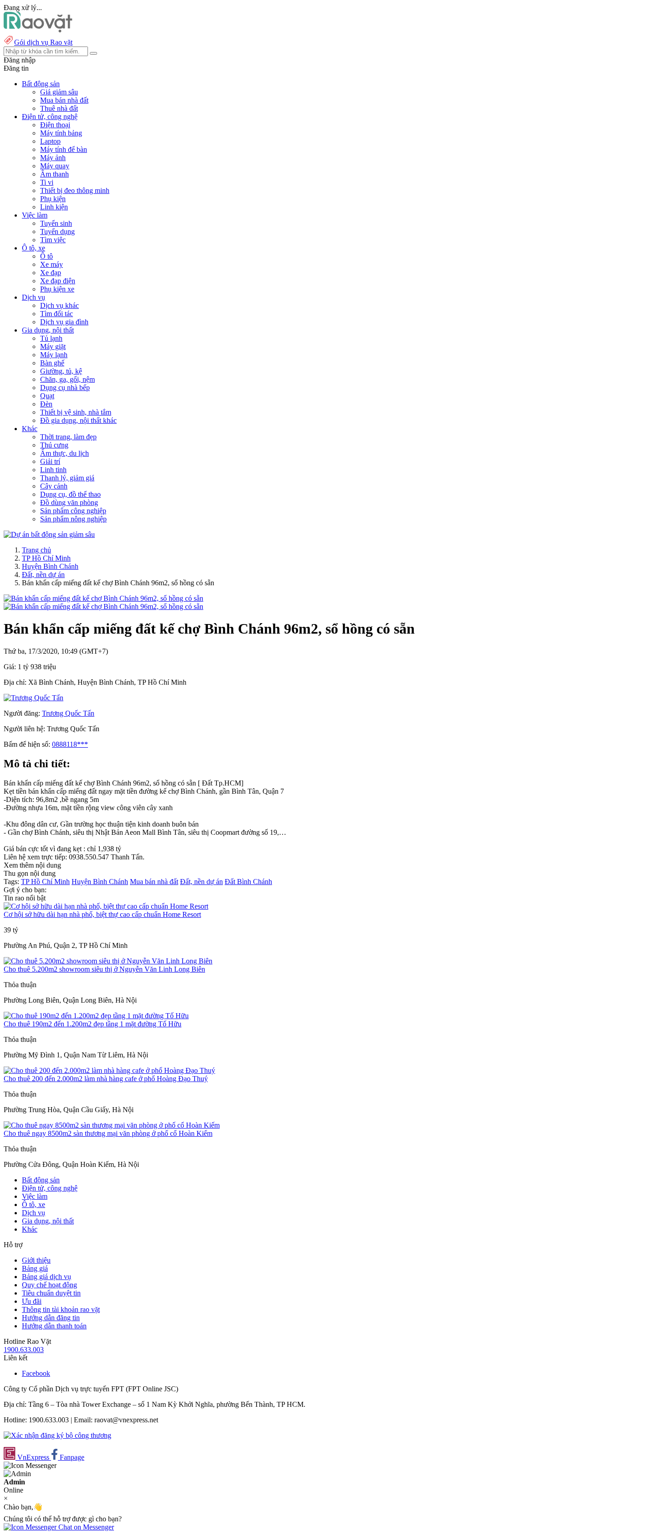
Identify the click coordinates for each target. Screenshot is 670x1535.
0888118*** (70, 744)
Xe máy (51, 264)
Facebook (36, 1373)
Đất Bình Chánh (248, 881)
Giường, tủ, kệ (61, 371)
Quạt (47, 396)
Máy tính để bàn (63, 149)
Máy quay (54, 166)
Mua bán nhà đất (64, 100)
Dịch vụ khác (59, 305)
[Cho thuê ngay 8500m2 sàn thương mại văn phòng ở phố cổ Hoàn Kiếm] (112, 1125)
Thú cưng (54, 445)
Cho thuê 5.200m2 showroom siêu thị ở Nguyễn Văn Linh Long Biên (104, 969)
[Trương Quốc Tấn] (33, 698)
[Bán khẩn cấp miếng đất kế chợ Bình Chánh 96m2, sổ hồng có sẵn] (103, 598)
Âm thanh (54, 174)
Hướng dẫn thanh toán (54, 1326)
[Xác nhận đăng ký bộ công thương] (57, 1435)
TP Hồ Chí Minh (46, 558)
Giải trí (50, 461)
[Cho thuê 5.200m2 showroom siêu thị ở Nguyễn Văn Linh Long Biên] (108, 961)
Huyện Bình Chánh (50, 566)
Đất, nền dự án (43, 574)
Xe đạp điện (57, 281)
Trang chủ (36, 550)
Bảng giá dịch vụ (46, 1276)
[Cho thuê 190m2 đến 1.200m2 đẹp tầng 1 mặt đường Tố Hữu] (96, 1016)
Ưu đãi (31, 1301)
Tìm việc (53, 240)
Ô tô (46, 256)
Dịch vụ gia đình (64, 322)
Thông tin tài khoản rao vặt (61, 1309)
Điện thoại (55, 125)
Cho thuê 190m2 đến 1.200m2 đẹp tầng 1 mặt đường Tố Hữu (92, 1024)
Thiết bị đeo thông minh (74, 190)
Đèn (46, 404)
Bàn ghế (52, 363)
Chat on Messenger (85, 1527)
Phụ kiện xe (57, 289)
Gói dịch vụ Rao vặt (43, 42)
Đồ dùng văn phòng (69, 502)
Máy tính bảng (61, 133)
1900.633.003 (24, 1349)
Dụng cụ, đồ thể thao (70, 494)
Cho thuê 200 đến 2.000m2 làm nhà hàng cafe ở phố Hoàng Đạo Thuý (106, 1078)
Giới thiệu (36, 1260)
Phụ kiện (53, 199)
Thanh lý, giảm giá (67, 478)
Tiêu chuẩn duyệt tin (51, 1293)
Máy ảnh (53, 157)
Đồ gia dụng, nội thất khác (78, 420)
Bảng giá (35, 1268)
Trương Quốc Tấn (68, 713)
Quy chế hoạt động (49, 1285)
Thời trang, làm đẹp (68, 437)
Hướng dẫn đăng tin (51, 1318)
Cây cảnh (53, 486)
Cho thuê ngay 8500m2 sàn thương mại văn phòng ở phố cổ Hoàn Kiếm (108, 1133)
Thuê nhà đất (59, 108)
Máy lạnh (53, 355)
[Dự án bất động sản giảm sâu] (49, 534)
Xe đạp (50, 272)
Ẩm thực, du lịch (64, 453)
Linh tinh (53, 470)
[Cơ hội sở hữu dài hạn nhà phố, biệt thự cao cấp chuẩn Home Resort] (106, 906)
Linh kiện (54, 207)
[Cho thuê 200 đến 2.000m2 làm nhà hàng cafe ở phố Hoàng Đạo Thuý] (109, 1070)
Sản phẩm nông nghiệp (73, 519)
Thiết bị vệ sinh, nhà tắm (75, 412)
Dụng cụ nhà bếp (65, 387)
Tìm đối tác (56, 313)
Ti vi (46, 182)
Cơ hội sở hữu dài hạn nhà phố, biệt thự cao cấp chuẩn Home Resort (102, 914)
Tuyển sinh (56, 223)
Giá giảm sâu (59, 92)
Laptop (50, 141)
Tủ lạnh (51, 338)
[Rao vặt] (38, 30)
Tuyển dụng (57, 231)
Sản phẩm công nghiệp (73, 511)
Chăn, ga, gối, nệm (67, 379)
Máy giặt (53, 346)
